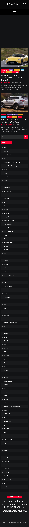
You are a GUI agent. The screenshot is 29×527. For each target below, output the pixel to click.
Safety (5, 403)
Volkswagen (7, 479)
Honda (20, 114)
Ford (22, 70)
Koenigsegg (7, 312)
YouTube (6, 487)
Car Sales (6, 198)
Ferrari (6, 250)
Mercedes (6, 355)
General (6, 260)
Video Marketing (8, 476)
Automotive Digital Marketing (12, 162)
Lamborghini (7, 315)
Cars (5, 202)
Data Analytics (8, 224)
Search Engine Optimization (12, 406)
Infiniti (5, 293)
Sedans (6, 410)
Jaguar (6, 301)
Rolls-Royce (7, 399)
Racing (6, 385)
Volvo (19, 116)
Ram (5, 388)
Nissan (6, 370)
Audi (5, 158)
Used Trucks (7, 472)
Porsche (9, 72)
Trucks (6, 465)
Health (6, 279)
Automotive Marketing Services (13, 166)
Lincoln (6, 333)
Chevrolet (17, 70)
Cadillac (4, 114)
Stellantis (6, 428)
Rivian (5, 395)
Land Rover (7, 319)
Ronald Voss (6, 82)
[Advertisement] (14, 30)
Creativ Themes (19, 524)
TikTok (6, 454)
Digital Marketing (9, 231)
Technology (7, 447)
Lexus (5, 326)
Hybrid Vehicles (8, 286)
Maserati (6, 344)
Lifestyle (6, 330)
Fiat (5, 253)
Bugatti (6, 177)
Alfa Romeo (7, 151)
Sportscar (15, 72)
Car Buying (7, 188)
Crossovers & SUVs (12, 114)
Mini (5, 359)
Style (5, 432)
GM (5, 268)
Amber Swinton (7, 124)
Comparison (7, 217)
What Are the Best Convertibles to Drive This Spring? (12, 77)
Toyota (6, 458)
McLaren (6, 352)
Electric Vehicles (8, 239)
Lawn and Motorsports (10, 323)
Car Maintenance (9, 195)
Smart (5, 417)
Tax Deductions (8, 439)
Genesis (6, 264)
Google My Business (9, 275)
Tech (5, 443)
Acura (5, 147)
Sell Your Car (7, 414)
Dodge (6, 235)
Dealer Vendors (8, 228)
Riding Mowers (8, 392)
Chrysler (6, 209)
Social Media (7, 421)
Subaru (15, 116)
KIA (5, 308)
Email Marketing (8, 242)
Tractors (6, 461)
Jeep (5, 304)
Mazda (3, 72)
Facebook (6, 246)
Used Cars (7, 468)
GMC (5, 271)
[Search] (26, 137)
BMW (11, 70)
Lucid (5, 337)
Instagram (7, 297)
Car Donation (7, 191)
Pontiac (6, 374)
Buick (5, 180)
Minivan (6, 363)
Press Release (8, 381)
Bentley (6, 169)
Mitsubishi (7, 366)
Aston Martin (5, 70)
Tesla (5, 450)
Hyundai (4, 116)
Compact (6, 213)
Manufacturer (8, 341)
